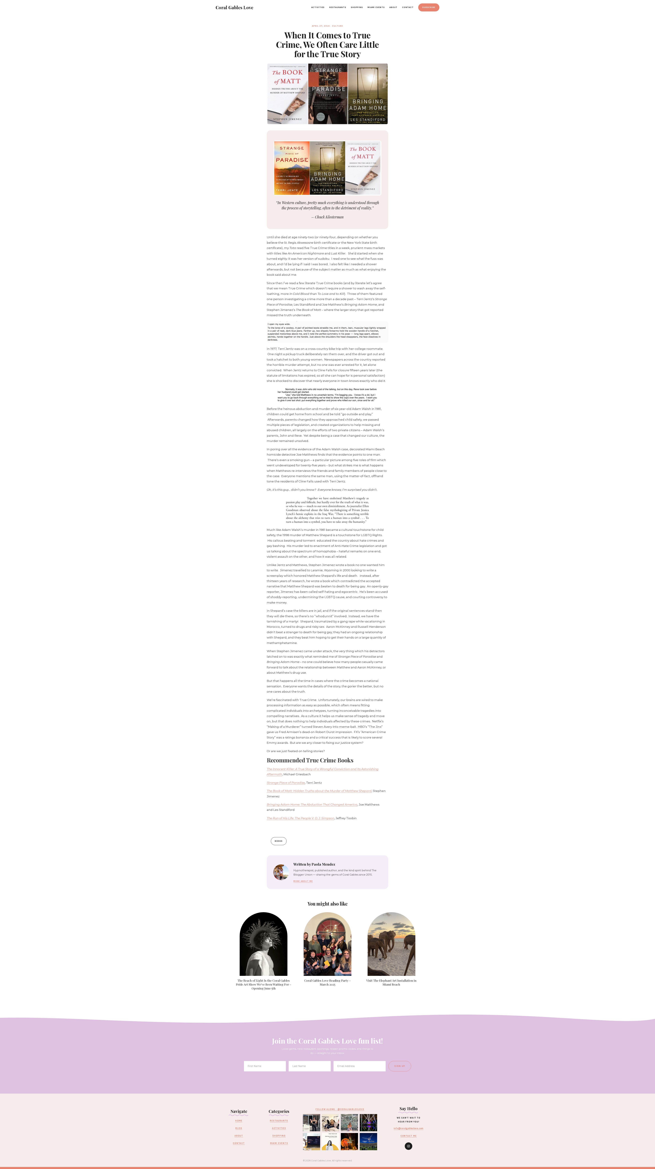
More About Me (303, 881)
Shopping (357, 7)
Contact (407, 7)
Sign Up (399, 1066)
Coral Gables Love (234, 7)
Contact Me (409, 1136)
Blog (238, 1128)
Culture (337, 26)
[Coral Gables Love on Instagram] (408, 1146)
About (393, 7)
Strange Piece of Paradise (286, 782)
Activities (318, 7)
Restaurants (337, 7)
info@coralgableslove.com (408, 1128)
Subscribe (428, 7)
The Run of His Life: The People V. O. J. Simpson (300, 818)
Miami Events (376, 7)
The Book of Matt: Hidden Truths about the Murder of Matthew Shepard (319, 791)
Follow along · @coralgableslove (340, 1109)
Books (279, 841)
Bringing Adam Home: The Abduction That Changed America (312, 804)
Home (238, 1120)
